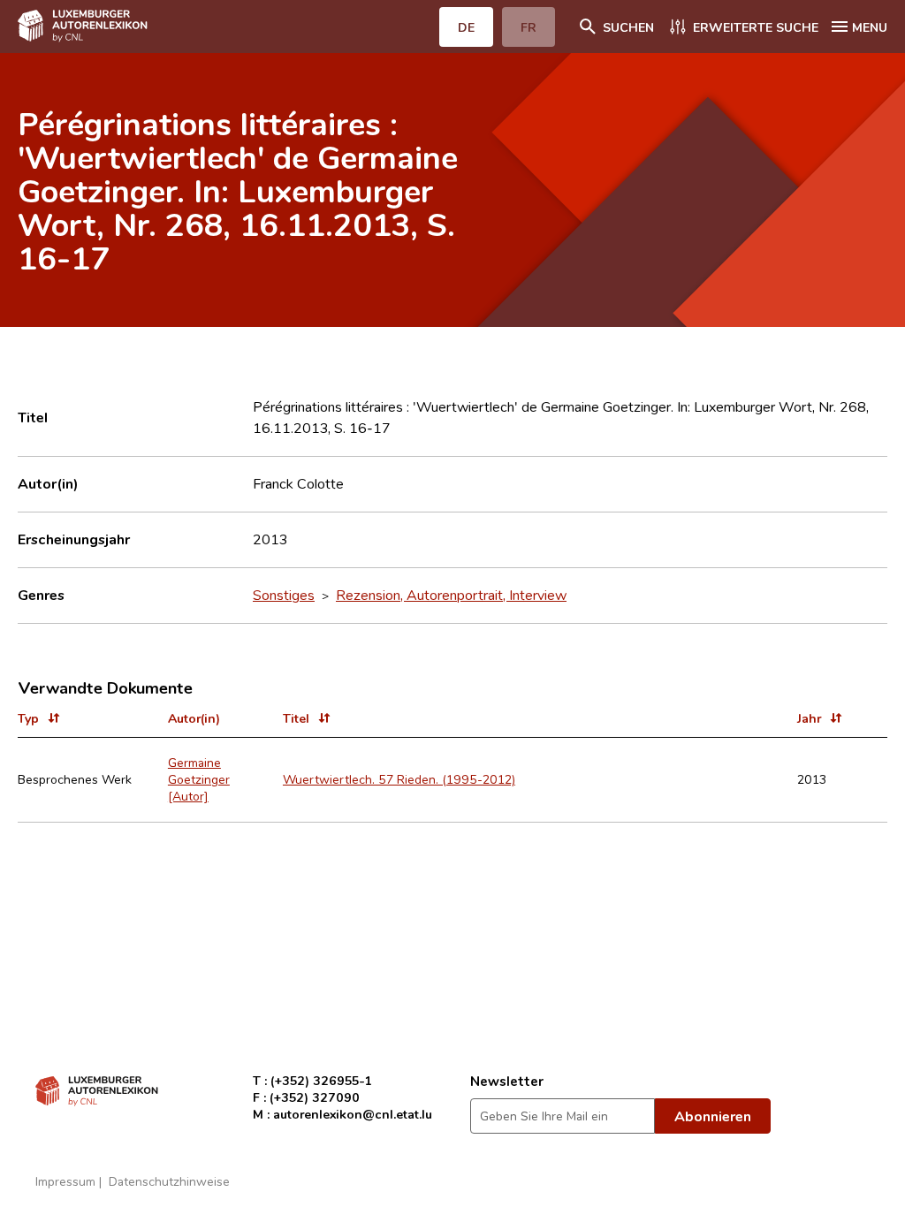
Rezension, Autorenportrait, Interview (451, 595)
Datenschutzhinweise (169, 1181)
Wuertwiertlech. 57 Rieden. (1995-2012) (399, 779)
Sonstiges (284, 595)
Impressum (65, 1181)
